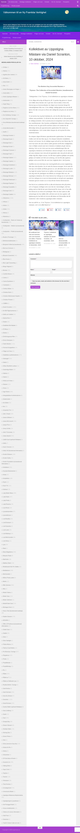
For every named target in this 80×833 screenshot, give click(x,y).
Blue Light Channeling (9, 263)
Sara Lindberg (7, 710)
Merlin (4, 581)
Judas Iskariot (7, 436)
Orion (4, 637)
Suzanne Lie (6, 762)
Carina (5, 277)
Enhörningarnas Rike (9, 336)
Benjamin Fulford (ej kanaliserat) (12, 244)
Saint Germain (7, 692)
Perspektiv (66, 2)
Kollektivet (6, 467)
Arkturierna (6, 198)
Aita (4, 85)
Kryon (4, 482)
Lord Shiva (6, 541)
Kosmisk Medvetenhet (9, 471)
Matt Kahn (6, 559)
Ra (4, 670)
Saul (4, 718)
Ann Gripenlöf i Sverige (9, 118)
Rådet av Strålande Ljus (9, 681)
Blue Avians (6, 259)
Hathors (5, 373)
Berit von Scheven (8, 248)
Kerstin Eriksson (7, 454)
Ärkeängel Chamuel (8, 150)
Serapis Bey (6, 721)
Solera (5, 751)
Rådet (4, 673)
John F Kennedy (7, 432)
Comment (33, 259)
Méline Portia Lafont (8, 577)
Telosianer (6, 780)
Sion (4, 740)
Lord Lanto (6, 530)
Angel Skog (6, 104)
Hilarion (5, 384)
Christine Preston (8, 299)
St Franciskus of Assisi (9, 758)
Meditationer (6, 570)
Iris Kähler (6, 402)
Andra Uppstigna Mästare (10, 96)
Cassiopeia (6, 285)
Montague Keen (7, 607)
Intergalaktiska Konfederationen (12, 395)
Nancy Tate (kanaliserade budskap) (13, 611)
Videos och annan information (11, 812)
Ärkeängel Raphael (8, 183)
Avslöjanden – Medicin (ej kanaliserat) (13, 225)
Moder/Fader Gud (8, 603)
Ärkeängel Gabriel (8, 157)
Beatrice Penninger (8, 237)
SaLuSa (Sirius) (7, 695)
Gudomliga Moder (8, 369)
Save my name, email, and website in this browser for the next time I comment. (49, 282)
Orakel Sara (6, 629)
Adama (5, 71)
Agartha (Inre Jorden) (9, 74)
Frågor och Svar (7, 351)
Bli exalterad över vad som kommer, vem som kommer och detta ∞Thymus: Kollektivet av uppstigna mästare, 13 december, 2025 (35, 239)
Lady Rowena (7, 504)
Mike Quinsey (7, 585)
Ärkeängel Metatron (8, 172)
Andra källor (6, 93)
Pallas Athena (7, 644)
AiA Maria (5, 78)
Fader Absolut (7, 343)
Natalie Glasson (7, 616)
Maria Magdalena (8, 552)
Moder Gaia (6, 596)
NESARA (5, 620)
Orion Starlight (7, 640)
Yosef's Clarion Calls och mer (11, 823)
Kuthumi (5, 489)
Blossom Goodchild (8, 255)
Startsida (3, 2)
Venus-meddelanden (9, 808)
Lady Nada (6, 496)
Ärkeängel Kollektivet (9, 165)
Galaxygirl (6, 358)
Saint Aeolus (6, 688)
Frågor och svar (37, 2)
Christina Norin (7, 292)
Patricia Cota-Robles (9, 648)
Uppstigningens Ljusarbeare (11, 801)
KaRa (4, 443)
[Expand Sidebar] (78, 42)
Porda (4, 659)
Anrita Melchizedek (8, 128)
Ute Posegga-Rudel (8, 804)
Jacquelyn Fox (7, 410)
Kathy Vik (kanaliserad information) (12, 450)
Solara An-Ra (6, 747)
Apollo (5, 131)
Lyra (4, 544)
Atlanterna (6, 216)
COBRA (5, 303)
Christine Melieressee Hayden (11, 296)
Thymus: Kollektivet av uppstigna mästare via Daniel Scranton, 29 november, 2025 (50, 237)
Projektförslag (5, 6)
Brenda (5, 270)
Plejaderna (6, 655)
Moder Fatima (7, 592)
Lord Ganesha (7, 526)
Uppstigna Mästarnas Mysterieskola (13, 795)
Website (32, 275)
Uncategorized (7, 788)
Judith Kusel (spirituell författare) (12, 439)
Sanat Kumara (7, 703)
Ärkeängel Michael (8, 176)
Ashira (5, 205)
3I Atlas (5, 67)
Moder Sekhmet (7, 599)
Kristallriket (6, 478)
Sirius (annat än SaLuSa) (10, 743)
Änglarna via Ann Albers (9, 107)
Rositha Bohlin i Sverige (9, 684)
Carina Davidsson (8, 281)
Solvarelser (6, 754)
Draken (5, 321)
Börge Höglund (7, 266)
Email (54, 269)
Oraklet (5, 633)
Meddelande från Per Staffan (11, 566)
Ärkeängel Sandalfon (9, 187)
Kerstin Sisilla (7, 458)
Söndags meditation (25, 2)
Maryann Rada (7, 555)
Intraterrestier (6, 399)
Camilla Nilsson (7, 274)
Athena (5, 212)
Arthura (5, 201)
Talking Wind (6, 765)
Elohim (5, 332)
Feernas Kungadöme (9, 347)
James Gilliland (7, 417)
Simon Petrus (6, 736)
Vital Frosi (6, 815)
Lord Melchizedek (8, 537)
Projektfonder (6, 662)
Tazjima (5, 773)
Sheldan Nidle (7, 729)
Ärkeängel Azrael (7, 146)
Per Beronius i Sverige (9, 651)
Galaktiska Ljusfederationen (10, 355)
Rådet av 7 (6, 677)
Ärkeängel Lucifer (8, 168)
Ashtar (5, 209)
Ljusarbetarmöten (8, 511)
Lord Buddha (6, 518)
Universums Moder (8, 791)
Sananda (5, 699)
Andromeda (6, 100)
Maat (4, 548)
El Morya (5, 329)
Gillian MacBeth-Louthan (10, 366)
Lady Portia (6, 500)
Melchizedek (6, 574)
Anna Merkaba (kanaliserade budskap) (13, 122)
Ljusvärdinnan (7, 515)
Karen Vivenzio (7, 447)
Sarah (4, 714)
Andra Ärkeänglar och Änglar (11, 89)
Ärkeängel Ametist (8, 135)
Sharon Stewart (7, 725)
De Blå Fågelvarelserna (9, 310)
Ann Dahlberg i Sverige (9, 115)
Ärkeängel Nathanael (9, 179)
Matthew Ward (7, 563)
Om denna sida (13, 2)
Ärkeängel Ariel (7, 142)
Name (32, 269)
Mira (4, 588)
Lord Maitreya (7, 533)
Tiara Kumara (6, 784)
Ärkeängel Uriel (7, 190)
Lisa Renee (6, 507)
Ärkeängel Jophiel (8, 161)
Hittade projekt (15, 6)
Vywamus (5, 819)
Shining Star (6, 732)
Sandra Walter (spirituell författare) (12, 707)
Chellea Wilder (7, 288)
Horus (4, 388)
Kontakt (47, 2)
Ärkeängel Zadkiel (8, 194)
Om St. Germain (56, 2)
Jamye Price (6, 425)
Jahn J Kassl (6, 413)
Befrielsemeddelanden (9, 240)
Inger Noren (6, 391)
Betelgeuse (6, 251)
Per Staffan (35, 63)
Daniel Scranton (35, 42)
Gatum (5, 362)
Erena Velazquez (7, 340)
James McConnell (8, 421)
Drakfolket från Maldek (9, 325)
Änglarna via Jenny (8, 111)
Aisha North (6, 82)
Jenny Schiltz (6, 428)
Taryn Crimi (6, 769)
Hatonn (5, 377)
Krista (4, 474)
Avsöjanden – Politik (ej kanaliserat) (13, 231)
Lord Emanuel (7, 522)
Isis (4, 406)
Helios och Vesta (7, 380)
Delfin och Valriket (8, 314)
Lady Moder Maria (8, 493)
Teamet (5, 776)
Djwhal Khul (6, 318)
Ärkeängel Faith (7, 154)
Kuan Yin (5, 485)
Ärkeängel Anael (7, 139)
